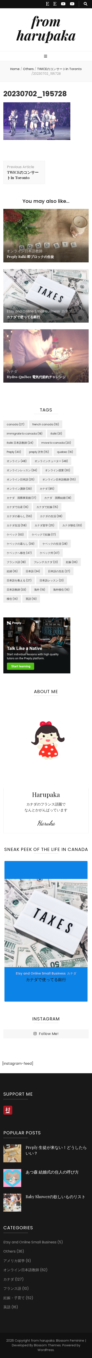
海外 (39, 589)
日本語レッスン (52, 580)
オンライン (17, 461)
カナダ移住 (72, 525)
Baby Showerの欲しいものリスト (56, 1196)
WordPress (46, 1350)
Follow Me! (49, 1033)
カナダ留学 (44, 525)
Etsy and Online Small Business (33, 311)
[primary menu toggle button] (46, 57)
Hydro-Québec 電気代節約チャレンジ (36, 377)
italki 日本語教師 (20, 443)
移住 (12, 599)
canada (15, 424)
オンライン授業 (57, 470)
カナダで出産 (17, 507)
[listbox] (46, 931)
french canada (45, 424)
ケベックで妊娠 (44, 534)
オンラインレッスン (22, 470)
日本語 (33, 571)
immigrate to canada (24, 433)
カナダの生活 (51, 516)
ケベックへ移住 (19, 553)
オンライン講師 (19, 489)
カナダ (66, 311)
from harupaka (46, 28)
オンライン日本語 (20, 479)
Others (28, 69)
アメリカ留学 (14, 1260)
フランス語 (16, 562)
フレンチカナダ (46, 562)
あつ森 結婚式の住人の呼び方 (52, 1172)
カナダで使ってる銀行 (23, 317)
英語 (31, 599)
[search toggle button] (85, 4)
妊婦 (12, 571)
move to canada (56, 443)
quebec (65, 452)
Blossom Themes (47, 1345)
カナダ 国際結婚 (57, 498)
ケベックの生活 (54, 544)
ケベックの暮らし (20, 544)
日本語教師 (16, 589)
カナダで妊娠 (47, 507)
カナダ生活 (17, 525)
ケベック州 (49, 553)
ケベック (15, 534)
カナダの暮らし (19, 516)
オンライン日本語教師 (24, 251)
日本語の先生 (59, 571)
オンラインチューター (51, 461)
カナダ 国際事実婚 (21, 498)
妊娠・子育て (14, 1297)
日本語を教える (19, 580)
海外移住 (61, 589)
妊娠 (71, 562)
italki (56, 433)
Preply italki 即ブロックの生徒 (30, 256)
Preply (14, 452)
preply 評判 (39, 452)
